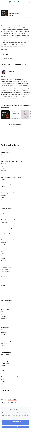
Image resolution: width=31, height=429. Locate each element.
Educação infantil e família (8, 220)
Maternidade (4, 222)
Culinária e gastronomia (7, 193)
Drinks (2, 197)
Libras (2, 253)
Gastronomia (4, 200)
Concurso (3, 242)
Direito (3, 244)
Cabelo (3, 312)
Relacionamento (5, 354)
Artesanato (4, 330)
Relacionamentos (6, 352)
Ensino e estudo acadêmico (8, 240)
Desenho (3, 332)
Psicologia (3, 260)
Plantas (3, 345)
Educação (3, 247)
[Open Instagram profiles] (15, 403)
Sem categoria (5, 390)
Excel (2, 379)
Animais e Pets (5, 152)
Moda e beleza (5, 309)
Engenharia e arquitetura (8, 229)
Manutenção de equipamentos (9, 292)
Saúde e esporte (6, 361)
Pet (2, 155)
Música (3, 334)
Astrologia (4, 164)
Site (2, 384)
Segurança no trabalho (6, 233)
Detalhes (5, 54)
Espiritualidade (5, 166)
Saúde (2, 370)
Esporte (3, 365)
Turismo (3, 285)
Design (3, 211)
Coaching (3, 182)
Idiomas (3, 251)
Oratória (3, 186)
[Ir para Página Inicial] (15, 2)
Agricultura (4, 343)
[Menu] (2, 2)
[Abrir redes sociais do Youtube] (2, 76)
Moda (2, 321)
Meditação (3, 168)
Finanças (3, 274)
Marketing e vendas (6, 300)
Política (3, 258)
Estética (3, 314)
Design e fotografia (6, 208)
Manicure (3, 316)
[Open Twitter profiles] (6, 403)
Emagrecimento (5, 363)
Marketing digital (5, 303)
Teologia (3, 170)
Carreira (3, 179)
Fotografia (3, 213)
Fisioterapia (4, 368)
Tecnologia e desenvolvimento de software (13, 377)
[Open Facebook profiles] (2, 403)
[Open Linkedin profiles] (9, 403)
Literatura (3, 256)
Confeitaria (3, 195)
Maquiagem (4, 318)
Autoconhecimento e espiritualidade (11, 161)
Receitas (3, 202)
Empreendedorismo (6, 272)
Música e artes (5, 327)
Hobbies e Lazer (5, 283)
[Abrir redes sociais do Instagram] (5, 76)
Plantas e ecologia (6, 341)
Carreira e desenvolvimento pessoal (11, 177)
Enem (2, 249)
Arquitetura (4, 231)
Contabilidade (4, 269)
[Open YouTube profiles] (12, 403)
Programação (4, 381)
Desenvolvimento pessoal (7, 184)
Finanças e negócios (6, 267)
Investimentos (4, 276)
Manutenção (4, 294)
